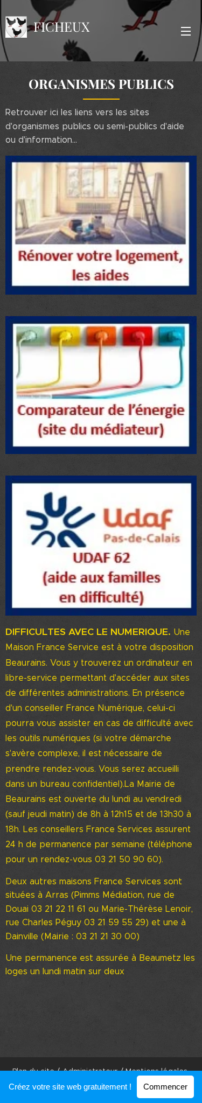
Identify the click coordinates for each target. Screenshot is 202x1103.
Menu (186, 30)
